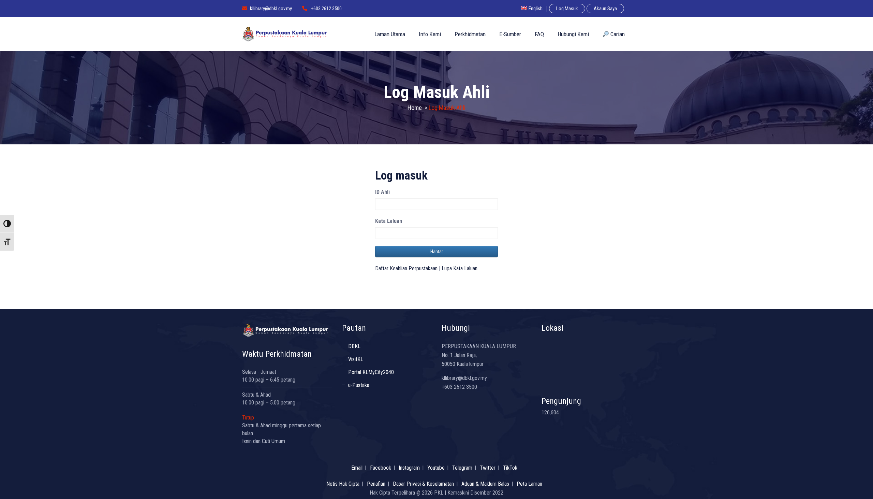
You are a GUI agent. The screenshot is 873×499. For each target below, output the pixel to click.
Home (415, 107)
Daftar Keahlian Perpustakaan (406, 268)
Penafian (376, 484)
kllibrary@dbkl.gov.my (271, 8)
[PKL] (284, 34)
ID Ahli (382, 192)
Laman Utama (389, 34)
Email (356, 468)
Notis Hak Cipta (342, 484)
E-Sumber (510, 34)
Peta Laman (529, 484)
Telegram (462, 468)
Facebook (380, 468)
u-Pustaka (358, 385)
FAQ (539, 34)
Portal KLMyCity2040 (371, 372)
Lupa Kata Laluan (459, 268)
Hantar (436, 251)
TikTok (510, 468)
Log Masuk (567, 8)
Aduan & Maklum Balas (485, 484)
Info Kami (430, 34)
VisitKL (355, 359)
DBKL (354, 346)
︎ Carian (617, 34)
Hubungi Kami (573, 34)
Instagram (409, 468)
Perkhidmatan (470, 34)
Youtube (436, 468)
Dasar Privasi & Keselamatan (423, 484)
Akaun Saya (605, 8)
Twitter (487, 468)
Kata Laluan (388, 221)
